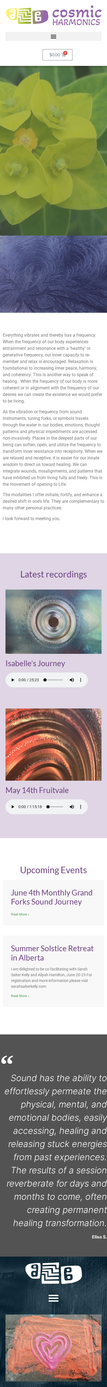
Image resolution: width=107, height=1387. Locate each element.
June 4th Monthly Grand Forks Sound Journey (52, 897)
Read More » (20, 914)
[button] (53, 36)
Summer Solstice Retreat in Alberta (52, 953)
